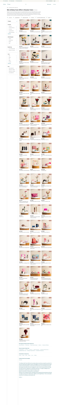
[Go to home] (29, 4)
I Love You (26, 349)
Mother (29, 355)
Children (35, 355)
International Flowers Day (40, 350)
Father (23, 355)
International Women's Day (44, 349)
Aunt (32, 355)
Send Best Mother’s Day (22, 350)
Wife (26, 355)
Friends (20, 355)
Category (9, 21)
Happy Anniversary (36, 349)
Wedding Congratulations (31, 350)
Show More (9, 63)
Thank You (31, 349)
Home (7, 7)
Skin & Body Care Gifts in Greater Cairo (13, 7)
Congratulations (21, 349)
